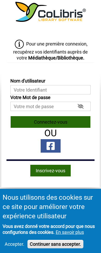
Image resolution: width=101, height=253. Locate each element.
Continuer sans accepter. (55, 244)
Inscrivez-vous (50, 170)
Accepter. (14, 244)
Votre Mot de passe (30, 97)
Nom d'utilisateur (27, 81)
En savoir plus (70, 232)
